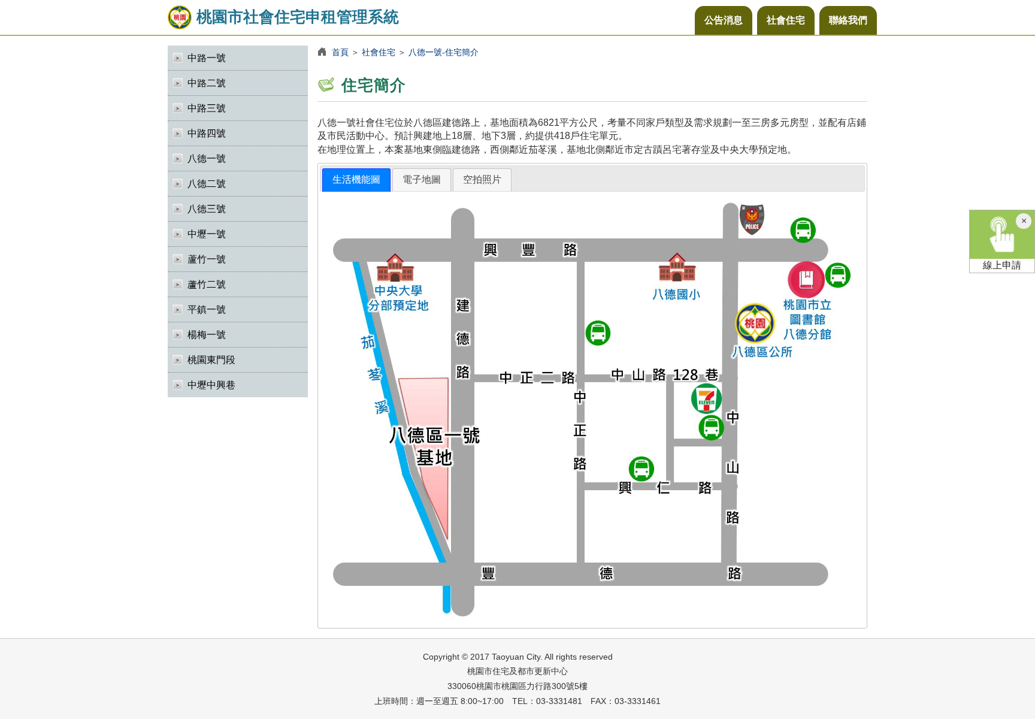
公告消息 (723, 20)
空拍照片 (482, 179)
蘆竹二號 (206, 284)
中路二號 (206, 83)
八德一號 (206, 158)
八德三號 (206, 209)
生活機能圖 (356, 179)
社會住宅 (786, 20)
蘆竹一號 (206, 259)
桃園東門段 (211, 360)
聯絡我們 (848, 20)
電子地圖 (421, 179)
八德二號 (206, 184)
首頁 (340, 52)
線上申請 (1002, 265)
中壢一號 (206, 234)
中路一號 (206, 58)
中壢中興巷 (211, 385)
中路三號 (206, 108)
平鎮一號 (206, 309)
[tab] (356, 180)
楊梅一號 (206, 335)
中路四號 (206, 133)
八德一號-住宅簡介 (443, 52)
